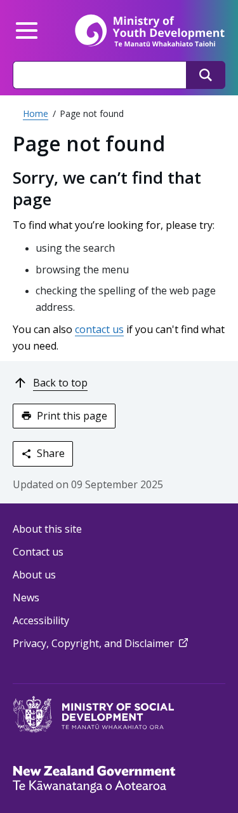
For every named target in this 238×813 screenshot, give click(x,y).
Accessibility (41, 620)
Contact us (38, 552)
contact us (99, 329)
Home (35, 113)
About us (34, 575)
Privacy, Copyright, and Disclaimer (101, 643)
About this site (47, 529)
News (26, 598)
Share (51, 453)
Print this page (72, 416)
